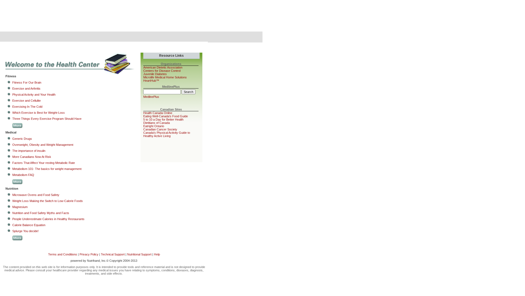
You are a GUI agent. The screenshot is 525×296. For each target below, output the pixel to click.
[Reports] (145, 37)
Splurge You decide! (25, 231)
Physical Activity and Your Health (34, 94)
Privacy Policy (89, 254)
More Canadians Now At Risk (31, 156)
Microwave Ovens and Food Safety (35, 195)
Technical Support (113, 254)
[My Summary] (20, 37)
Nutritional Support (139, 254)
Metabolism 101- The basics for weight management (46, 168)
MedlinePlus (151, 96)
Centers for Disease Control (161, 70)
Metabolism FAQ (23, 175)
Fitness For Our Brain (26, 82)
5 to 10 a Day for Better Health (163, 119)
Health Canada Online (157, 113)
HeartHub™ (151, 80)
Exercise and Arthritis (26, 88)
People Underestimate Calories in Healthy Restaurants (48, 219)
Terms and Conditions (62, 254)
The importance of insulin (28, 150)
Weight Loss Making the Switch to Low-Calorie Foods (47, 201)
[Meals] (62, 37)
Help (157, 254)
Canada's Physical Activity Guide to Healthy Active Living (166, 134)
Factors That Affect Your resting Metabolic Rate (43, 162)
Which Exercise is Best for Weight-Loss (38, 112)
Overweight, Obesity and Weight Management (42, 144)
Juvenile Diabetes (155, 74)
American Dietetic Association (162, 67)
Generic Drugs (22, 138)
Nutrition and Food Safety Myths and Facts (40, 213)
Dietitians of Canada (156, 122)
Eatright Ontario (153, 126)
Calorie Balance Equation (28, 225)
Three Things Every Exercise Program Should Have (46, 118)
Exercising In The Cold (27, 106)
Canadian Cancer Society (160, 129)
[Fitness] (103, 37)
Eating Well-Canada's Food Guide (165, 116)
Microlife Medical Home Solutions (165, 77)
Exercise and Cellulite (26, 100)
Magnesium (20, 207)
